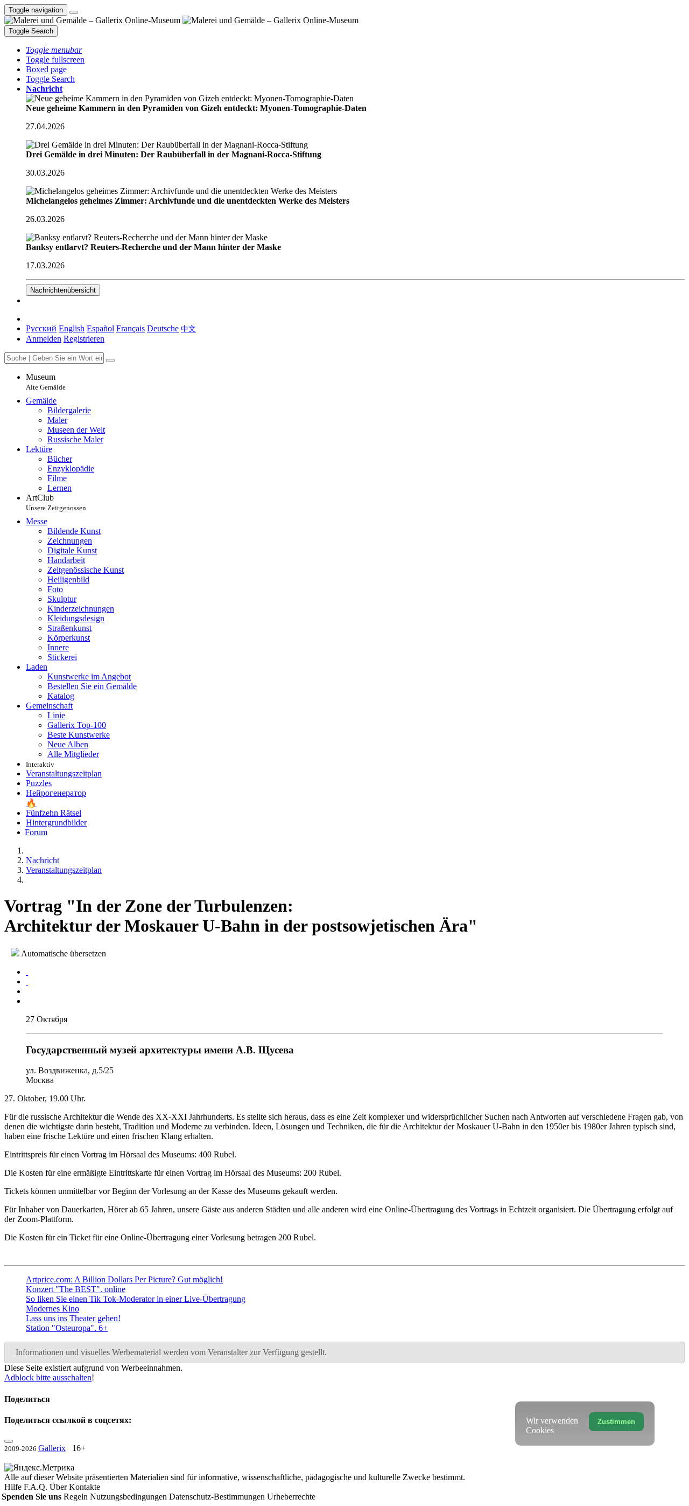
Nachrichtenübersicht (63, 290)
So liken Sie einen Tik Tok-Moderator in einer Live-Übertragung (135, 1298)
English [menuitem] (72, 328)
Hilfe (14, 1486)
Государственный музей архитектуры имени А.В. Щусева (160, 1050)
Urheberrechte (291, 1496)
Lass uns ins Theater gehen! (73, 1318)
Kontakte (84, 1486)
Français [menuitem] (130, 328)
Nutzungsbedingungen (129, 1496)
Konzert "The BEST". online (75, 1289)
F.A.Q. (37, 1486)
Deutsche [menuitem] (163, 328)
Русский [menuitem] (41, 328)
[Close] (110, 360)
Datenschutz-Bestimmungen (218, 1496)
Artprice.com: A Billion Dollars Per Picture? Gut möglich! (124, 1279)
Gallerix (52, 1448)
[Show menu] (73, 12)
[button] (54, 49)
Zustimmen (616, 1422)
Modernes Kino (52, 1308)
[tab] (27, 971)
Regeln (77, 1496)
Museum (46, 381)
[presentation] (355, 991)
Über (59, 1486)
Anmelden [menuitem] (43, 338)
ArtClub (56, 502)
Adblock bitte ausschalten (48, 1377)
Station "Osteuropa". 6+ (67, 1328)
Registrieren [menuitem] (84, 338)
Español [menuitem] (100, 328)
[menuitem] (188, 328)
